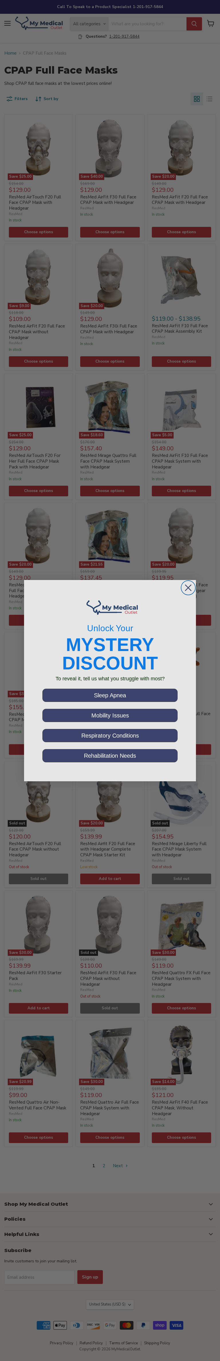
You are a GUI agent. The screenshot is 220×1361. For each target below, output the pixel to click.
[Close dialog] (188, 588)
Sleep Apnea (110, 695)
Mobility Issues (110, 715)
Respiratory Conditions (110, 735)
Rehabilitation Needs (110, 756)
